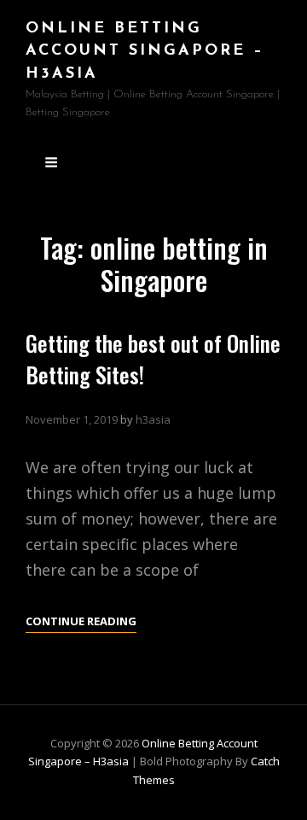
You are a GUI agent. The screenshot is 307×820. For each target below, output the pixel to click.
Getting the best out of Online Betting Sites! (153, 358)
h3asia (153, 419)
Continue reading (81, 622)
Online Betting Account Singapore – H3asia (145, 51)
